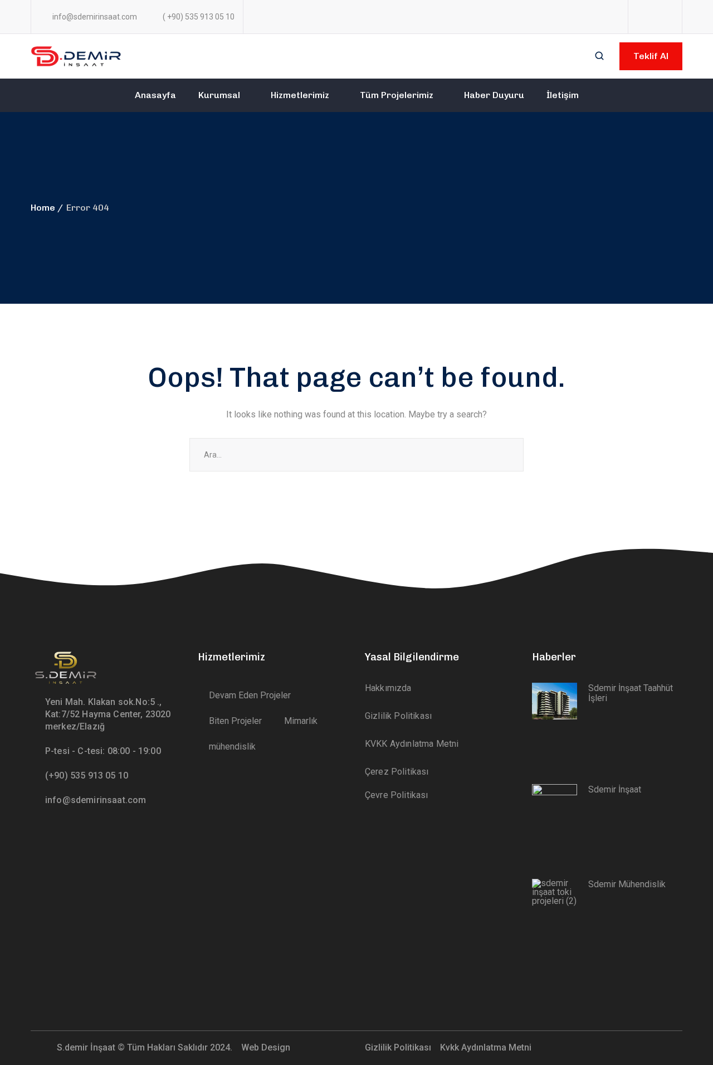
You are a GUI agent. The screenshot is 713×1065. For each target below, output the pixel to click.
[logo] (77, 55)
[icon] (642, 17)
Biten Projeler (235, 721)
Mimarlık (301, 721)
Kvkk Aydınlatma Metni (485, 1047)
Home (43, 207)
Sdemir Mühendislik (627, 884)
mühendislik (232, 746)
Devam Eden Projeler (250, 695)
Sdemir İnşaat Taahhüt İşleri (630, 693)
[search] (599, 57)
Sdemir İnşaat (614, 789)
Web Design (266, 1047)
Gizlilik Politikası (399, 1047)
